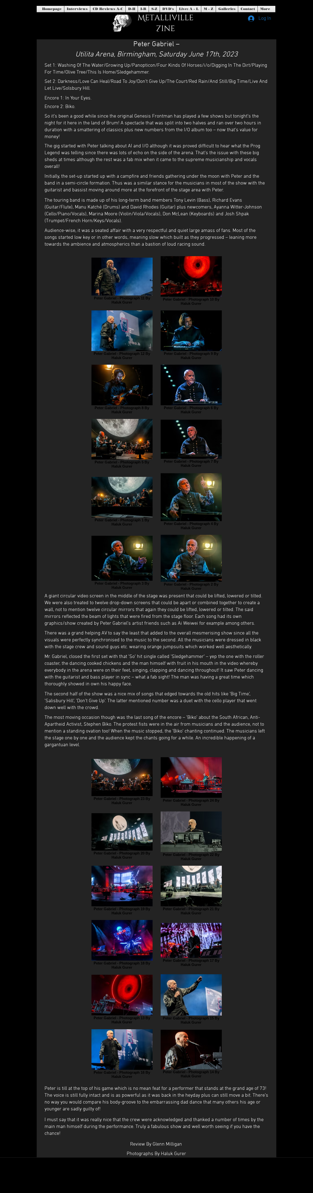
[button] (168, 9)
